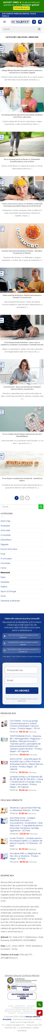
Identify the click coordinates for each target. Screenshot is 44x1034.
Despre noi (20, 1006)
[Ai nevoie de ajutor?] (40, 1004)
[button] (40, 22)
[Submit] (39, 29)
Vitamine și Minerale (10, 601)
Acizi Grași (5, 521)
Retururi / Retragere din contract (22, 1009)
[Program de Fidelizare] (40, 1013)
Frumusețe (6, 558)
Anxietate (5, 526)
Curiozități (6, 535)
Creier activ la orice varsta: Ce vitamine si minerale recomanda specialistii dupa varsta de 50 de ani (22, 205)
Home (10, 1006)
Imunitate (5, 563)
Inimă (3, 568)
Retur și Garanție (13, 1011)
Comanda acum (21, 8)
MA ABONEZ (22, 690)
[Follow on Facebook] (3, 964)
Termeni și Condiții (30, 1011)
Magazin (31, 1006)
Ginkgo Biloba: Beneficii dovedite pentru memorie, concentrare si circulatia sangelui (22, 71)
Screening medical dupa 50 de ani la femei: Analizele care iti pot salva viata (22, 116)
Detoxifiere (6, 540)
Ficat (3, 554)
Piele (3, 577)
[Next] (27, 498)
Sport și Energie (8, 591)
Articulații (5, 530)
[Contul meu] (34, 22)
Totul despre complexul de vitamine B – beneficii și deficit (22, 479)
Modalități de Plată (27, 1013)
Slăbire (4, 587)
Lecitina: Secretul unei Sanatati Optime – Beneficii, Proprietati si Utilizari (22, 252)
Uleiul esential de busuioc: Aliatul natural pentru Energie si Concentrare (22, 296)
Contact (12, 1013)
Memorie (5, 572)
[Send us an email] (12, 964)
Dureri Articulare (9, 549)
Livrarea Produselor (22, 1008)
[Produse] (4, 21)
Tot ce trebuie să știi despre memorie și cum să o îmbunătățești (22, 435)
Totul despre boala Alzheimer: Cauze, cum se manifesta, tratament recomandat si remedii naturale (22, 343)
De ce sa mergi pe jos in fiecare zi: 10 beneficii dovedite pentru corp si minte (22, 160)
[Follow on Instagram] (7, 964)
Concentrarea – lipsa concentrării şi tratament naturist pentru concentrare (22, 388)
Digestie (4, 544)
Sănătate (5, 582)
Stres (3, 596)
